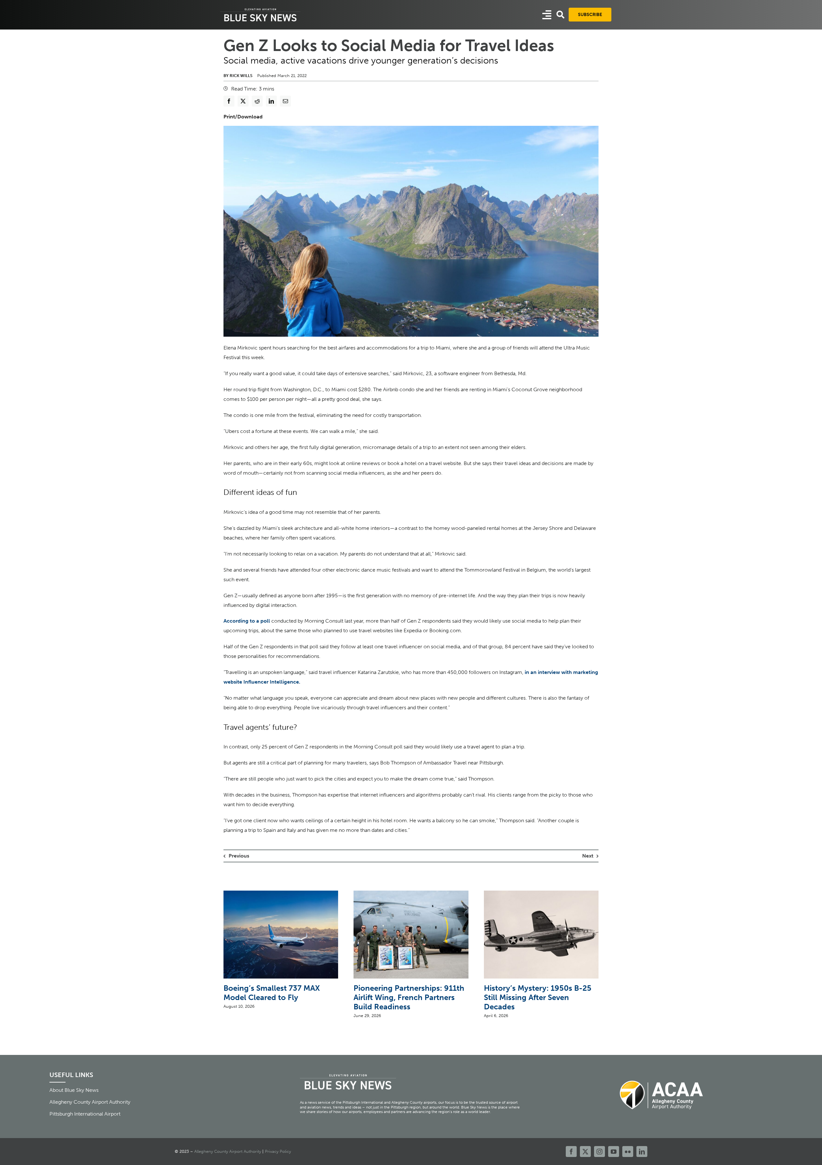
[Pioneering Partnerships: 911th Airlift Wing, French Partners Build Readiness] (411, 894)
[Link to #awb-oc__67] (560, 15)
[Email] (285, 101)
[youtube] (613, 1151)
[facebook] (571, 1151)
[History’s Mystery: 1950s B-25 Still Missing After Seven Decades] (541, 894)
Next (587, 856)
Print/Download (243, 117)
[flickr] (627, 1151)
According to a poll (246, 621)
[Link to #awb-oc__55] (546, 15)
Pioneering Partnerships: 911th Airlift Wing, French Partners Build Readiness (409, 997)
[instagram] (599, 1151)
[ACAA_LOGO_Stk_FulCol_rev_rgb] (662, 1077)
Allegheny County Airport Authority (227, 1151)
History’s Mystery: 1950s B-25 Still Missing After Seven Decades (537, 997)
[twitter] (585, 1151)
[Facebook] (229, 101)
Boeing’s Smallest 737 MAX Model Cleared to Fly (271, 992)
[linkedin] (641, 1151)
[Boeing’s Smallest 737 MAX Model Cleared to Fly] (280, 894)
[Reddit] (257, 101)
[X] (243, 101)
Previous (239, 856)
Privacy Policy (278, 1151)
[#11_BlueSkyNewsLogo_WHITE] (260, 9)
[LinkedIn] (271, 101)
